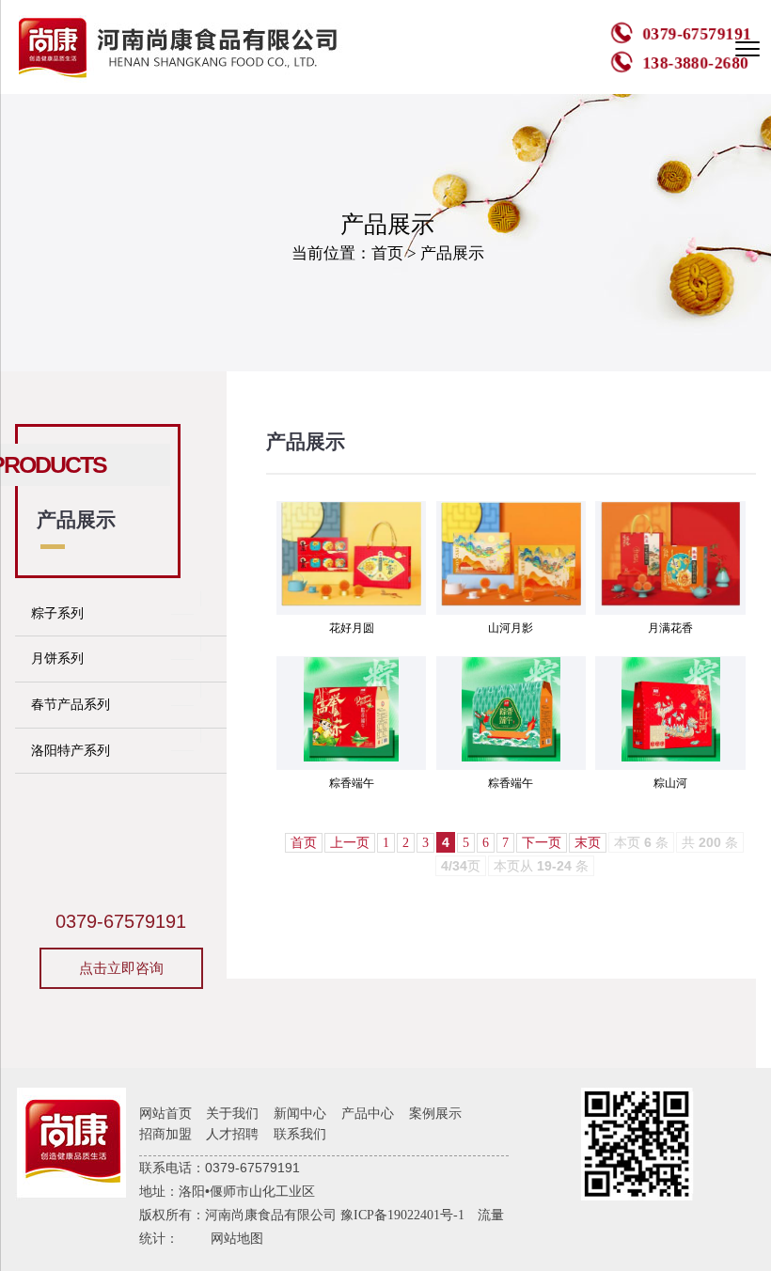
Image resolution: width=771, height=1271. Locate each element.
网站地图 (237, 1239)
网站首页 (165, 1113)
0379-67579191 (696, 34)
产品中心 (367, 1113)
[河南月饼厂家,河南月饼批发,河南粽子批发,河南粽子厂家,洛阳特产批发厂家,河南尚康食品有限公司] (181, 47)
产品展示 (452, 253)
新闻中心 (300, 1113)
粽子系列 (57, 613)
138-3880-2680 (695, 62)
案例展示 (435, 1113)
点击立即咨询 (121, 968)
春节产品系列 (70, 705)
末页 (587, 843)
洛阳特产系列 (70, 751)
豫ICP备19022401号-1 (402, 1215)
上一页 (350, 843)
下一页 (541, 843)
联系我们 (300, 1134)
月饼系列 (57, 658)
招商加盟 (165, 1134)
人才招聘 (232, 1134)
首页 (387, 253)
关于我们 (232, 1113)
